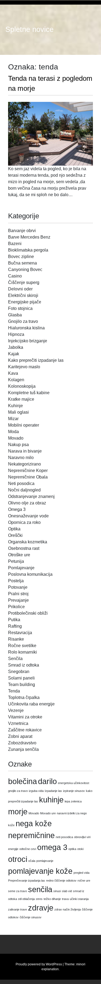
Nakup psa (18, 444)
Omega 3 (17, 509)
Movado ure (48, 813)
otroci (17, 859)
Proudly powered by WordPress (39, 964)
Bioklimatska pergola (28, 250)
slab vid (67, 891)
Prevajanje (18, 600)
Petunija (16, 561)
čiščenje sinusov (30, 917)
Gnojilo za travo (23, 321)
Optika (14, 529)
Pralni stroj (18, 593)
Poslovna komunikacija (30, 574)
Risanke (16, 639)
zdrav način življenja (67, 909)
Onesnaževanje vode (28, 516)
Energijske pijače (24, 302)
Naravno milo (21, 457)
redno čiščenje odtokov (61, 880)
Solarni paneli (21, 678)
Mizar (13, 418)
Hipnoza (16, 334)
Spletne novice (29, 29)
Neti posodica (21, 483)
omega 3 (52, 847)
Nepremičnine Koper (28, 470)
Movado (15, 438)
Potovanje (17, 587)
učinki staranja (79, 899)
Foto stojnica (20, 308)
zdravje (40, 907)
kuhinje (51, 799)
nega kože (34, 823)
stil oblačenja (26, 899)
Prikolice (16, 606)
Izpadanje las (53, 790)
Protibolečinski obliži (28, 613)
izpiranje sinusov (74, 790)
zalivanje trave (17, 909)
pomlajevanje (44, 860)
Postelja (16, 580)
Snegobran (18, 671)
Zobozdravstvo (22, 743)
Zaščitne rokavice (25, 730)
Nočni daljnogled (24, 490)
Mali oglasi (18, 412)
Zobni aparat (20, 736)
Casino (15, 276)
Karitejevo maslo (24, 366)
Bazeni (15, 243)
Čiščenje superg (23, 282)
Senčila (15, 658)
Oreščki (15, 535)
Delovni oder (20, 289)
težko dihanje (52, 899)
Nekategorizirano (24, 464)
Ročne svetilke (22, 645)
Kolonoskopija (22, 386)
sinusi (57, 891)
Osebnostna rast (23, 548)
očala (31, 860)
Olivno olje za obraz (27, 503)
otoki (80, 849)
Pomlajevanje (21, 567)
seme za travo (17, 891)
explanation (50, 969)
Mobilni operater (23, 425)
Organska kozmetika (27, 542)
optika (72, 849)
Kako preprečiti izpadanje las (36, 360)
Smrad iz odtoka (23, 665)
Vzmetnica (18, 723)
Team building (21, 684)
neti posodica (64, 837)
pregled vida (81, 872)
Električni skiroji (23, 295)
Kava (13, 373)
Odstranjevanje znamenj (31, 496)
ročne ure (84, 880)
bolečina (22, 781)
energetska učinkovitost (73, 783)
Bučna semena (22, 263)
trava (65, 899)
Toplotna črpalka (24, 697)
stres (39, 899)
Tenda (14, 691)
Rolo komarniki (22, 652)
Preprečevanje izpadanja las (26, 880)
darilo (47, 781)
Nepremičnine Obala (28, 477)
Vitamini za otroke (25, 717)
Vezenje (16, 710)
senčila (40, 889)
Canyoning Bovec (25, 269)
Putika (14, 619)
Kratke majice (21, 399)
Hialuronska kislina (26, 328)
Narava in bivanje (25, 451)
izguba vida (36, 790)
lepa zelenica (73, 801)
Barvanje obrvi (22, 230)
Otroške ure (19, 555)
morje (17, 811)
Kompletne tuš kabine (29, 392)
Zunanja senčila (23, 749)
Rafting (15, 626)
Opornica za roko (24, 522)
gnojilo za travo (18, 790)
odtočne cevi (27, 849)
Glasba (15, 315)
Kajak (13, 354)
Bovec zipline (21, 256)
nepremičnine (31, 835)
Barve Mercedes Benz (29, 237)
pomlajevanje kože (40, 870)
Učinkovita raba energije (31, 704)
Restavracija (20, 632)
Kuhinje (15, 405)
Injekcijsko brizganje (27, 341)
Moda (13, 431)
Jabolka (15, 347)
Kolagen (16, 379)
